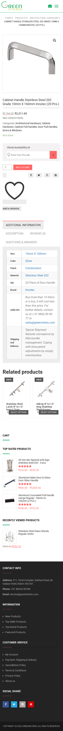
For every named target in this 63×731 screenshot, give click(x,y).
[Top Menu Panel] (50, 6)
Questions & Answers (21, 242)
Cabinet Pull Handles (26, 126)
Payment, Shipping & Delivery (21, 659)
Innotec (29, 290)
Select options (18, 412)
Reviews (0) (38, 233)
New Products (13, 616)
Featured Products (15, 632)
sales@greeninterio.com (40, 322)
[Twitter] (39, 175)
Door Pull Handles (47, 126)
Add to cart (23, 167)
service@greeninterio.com (24, 594)
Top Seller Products (15, 621)
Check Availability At (18, 147)
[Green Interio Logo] (13, 6)
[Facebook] (31, 175)
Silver (28, 261)
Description (14, 233)
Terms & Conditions (15, 670)
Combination (33, 268)
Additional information (23, 225)
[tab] (23, 225)
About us (10, 681)
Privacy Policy (12, 675)
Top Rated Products (16, 627)
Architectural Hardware (28, 123)
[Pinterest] (55, 175)
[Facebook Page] (6, 704)
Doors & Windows (12, 130)
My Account (11, 654)
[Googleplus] (47, 175)
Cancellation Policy (15, 665)
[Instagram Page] (22, 704)
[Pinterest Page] (31, 704)
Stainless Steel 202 (37, 275)
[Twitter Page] (14, 704)
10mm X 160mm (35, 253)
